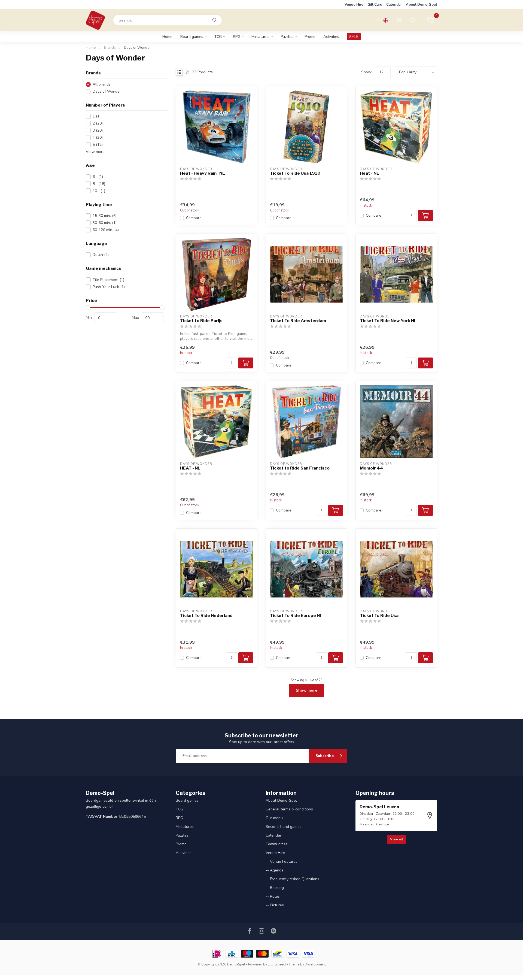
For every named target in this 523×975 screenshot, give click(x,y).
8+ (99, 184)
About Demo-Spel (421, 4)
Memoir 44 (371, 468)
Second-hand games (284, 826)
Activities (331, 36)
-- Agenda (275, 870)
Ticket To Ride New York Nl (387, 320)
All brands (102, 84)
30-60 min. (105, 223)
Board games (191, 36)
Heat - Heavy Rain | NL (202, 173)
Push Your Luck (109, 287)
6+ (98, 177)
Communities (277, 844)
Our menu (274, 817)
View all (396, 839)
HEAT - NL (190, 468)
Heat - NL (369, 173)
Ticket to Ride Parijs (201, 320)
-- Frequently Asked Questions (292, 879)
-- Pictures (275, 905)
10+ (99, 191)
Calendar (394, 4)
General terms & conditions (289, 809)
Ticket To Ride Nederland (206, 615)
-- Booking (275, 887)
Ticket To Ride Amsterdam (298, 320)
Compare (194, 218)
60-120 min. (106, 230)
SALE (353, 36)
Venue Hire (354, 4)
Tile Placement (108, 280)
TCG (218, 36)
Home (167, 36)
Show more (306, 690)
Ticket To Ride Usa (379, 615)
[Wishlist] (412, 20)
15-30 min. (105, 216)
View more (95, 151)
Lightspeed (277, 964)
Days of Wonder (137, 47)
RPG (236, 36)
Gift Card (374, 4)
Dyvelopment (315, 964)
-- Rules (273, 896)
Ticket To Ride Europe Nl (295, 615)
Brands (110, 47)
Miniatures (260, 36)
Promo (310, 36)
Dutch (101, 255)
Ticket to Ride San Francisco (300, 468)
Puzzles (287, 36)
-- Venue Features (281, 861)
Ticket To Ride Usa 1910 (295, 173)
